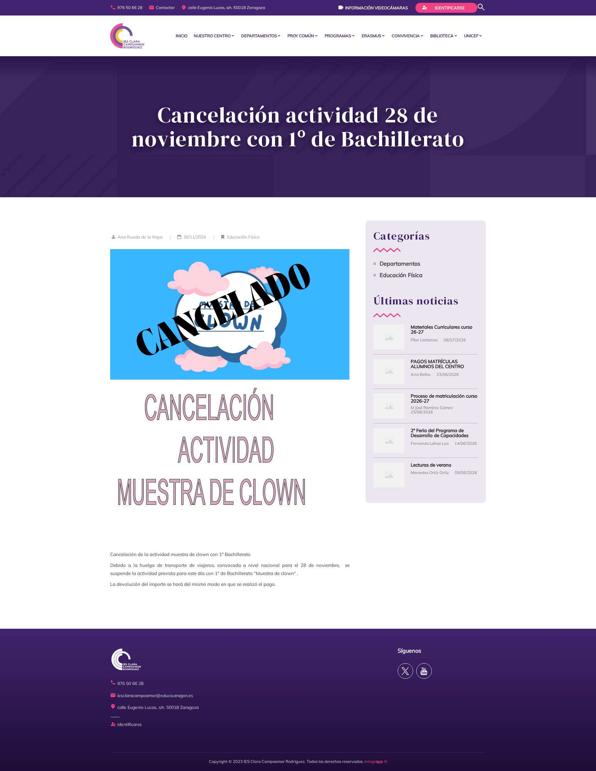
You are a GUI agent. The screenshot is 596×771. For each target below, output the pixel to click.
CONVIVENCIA (406, 35)
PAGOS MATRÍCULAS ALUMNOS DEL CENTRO (437, 364)
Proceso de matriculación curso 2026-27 (444, 399)
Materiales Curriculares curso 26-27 (441, 330)
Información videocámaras (373, 7)
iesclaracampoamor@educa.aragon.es (151, 695)
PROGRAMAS (338, 35)
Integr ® (375, 761)
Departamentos (259, 35)
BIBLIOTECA (442, 35)
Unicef (471, 35)
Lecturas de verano (431, 465)
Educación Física (243, 237)
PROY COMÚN (300, 35)
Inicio (181, 35)
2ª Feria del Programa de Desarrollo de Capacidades (439, 433)
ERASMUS (371, 35)
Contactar (162, 7)
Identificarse (443, 7)
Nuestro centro (212, 35)
